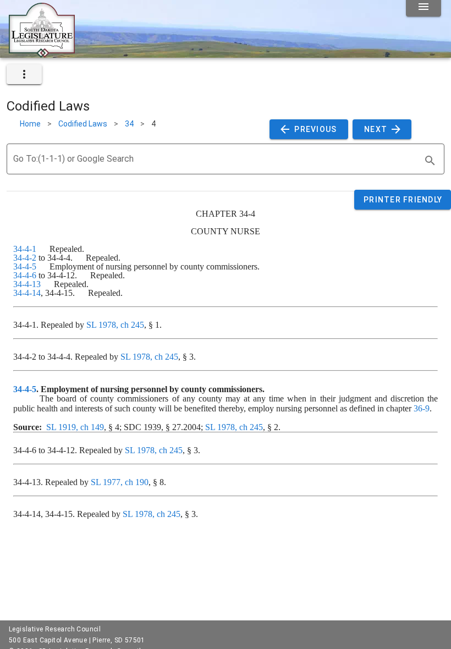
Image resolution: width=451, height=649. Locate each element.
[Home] (42, 53)
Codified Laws (82, 123)
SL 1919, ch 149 (75, 427)
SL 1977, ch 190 (119, 482)
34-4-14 (27, 293)
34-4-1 (24, 249)
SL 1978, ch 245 (115, 324)
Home (30, 123)
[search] (430, 160)
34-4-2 (24, 257)
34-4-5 (24, 266)
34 (129, 123)
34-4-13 (27, 284)
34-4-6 (24, 275)
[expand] (24, 74)
